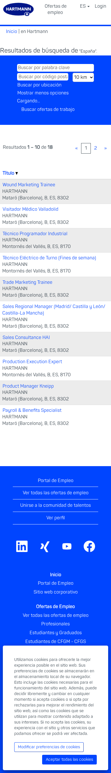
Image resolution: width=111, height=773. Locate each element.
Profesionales (55, 624)
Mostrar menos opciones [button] (43, 93)
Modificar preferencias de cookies (49, 747)
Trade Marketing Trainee (27, 282)
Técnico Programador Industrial (35, 234)
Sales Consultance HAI (26, 337)
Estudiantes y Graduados (56, 632)
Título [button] (9, 173)
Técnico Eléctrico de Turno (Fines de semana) (49, 258)
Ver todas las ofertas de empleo (56, 493)
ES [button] (83, 6)
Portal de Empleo (55, 480)
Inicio (11, 31)
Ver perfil (55, 518)
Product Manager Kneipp (28, 386)
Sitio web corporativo (56, 592)
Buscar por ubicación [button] (39, 85)
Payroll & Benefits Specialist (32, 410)
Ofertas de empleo (56, 9)
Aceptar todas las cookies (69, 759)
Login (100, 6)
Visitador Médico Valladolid (30, 209)
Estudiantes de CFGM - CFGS (55, 641)
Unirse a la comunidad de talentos (55, 505)
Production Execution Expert (32, 362)
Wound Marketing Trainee (29, 185)
